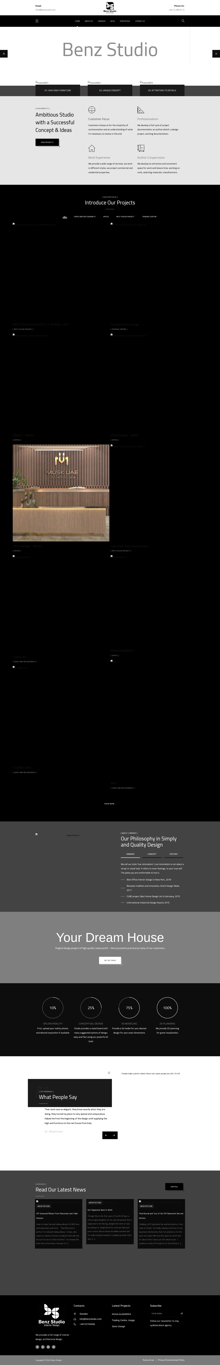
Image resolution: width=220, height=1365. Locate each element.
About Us (89, 21)
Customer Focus (98, 119)
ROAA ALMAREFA (122, 651)
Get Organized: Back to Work (100, 1210)
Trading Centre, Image (125, 324)
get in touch (110, 960)
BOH (113, 783)
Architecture (44, 1206)
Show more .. (110, 803)
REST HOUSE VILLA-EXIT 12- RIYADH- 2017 (41, 324)
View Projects (47, 142)
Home (77, 21)
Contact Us (140, 21)
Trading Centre (149, 216)
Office (106, 216)
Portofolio (125, 21)
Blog (113, 21)
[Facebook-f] (37, 1347)
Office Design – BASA (124, 435)
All (65, 216)
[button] (114, 1135)
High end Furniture (58, 90)
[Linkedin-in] (48, 1347)
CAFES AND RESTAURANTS (85, 216)
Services (101, 21)
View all (174, 1186)
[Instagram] (54, 1347)
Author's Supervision (151, 157)
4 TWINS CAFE (22, 767)
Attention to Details (162, 90)
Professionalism (147, 119)
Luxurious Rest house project (130, 546)
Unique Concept (110, 90)
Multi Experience (99, 157)
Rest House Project (125, 216)
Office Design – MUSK (27, 546)
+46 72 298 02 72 (176, 10)
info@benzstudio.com (46, 10)
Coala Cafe (19, 657)
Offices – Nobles (23, 435)
